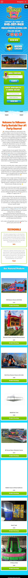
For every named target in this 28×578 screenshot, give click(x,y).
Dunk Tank (14, 525)
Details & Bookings (14, 305)
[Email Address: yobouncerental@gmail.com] (14, 28)
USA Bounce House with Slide (14, 300)
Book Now (14, 40)
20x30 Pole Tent (14, 412)
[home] (2, 2)
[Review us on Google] (12, 34)
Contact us (7, 209)
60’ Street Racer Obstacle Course (14, 450)
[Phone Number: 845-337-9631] (14, 24)
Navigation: (20, 2)
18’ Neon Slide (14, 563)
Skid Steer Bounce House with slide (14, 375)
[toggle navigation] (25, 2)
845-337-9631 (18, 209)
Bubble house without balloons (14, 487)
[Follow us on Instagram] (16, 34)
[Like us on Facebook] (7, 34)
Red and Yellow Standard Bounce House (14, 337)
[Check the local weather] (14, 48)
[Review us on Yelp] (20, 34)
